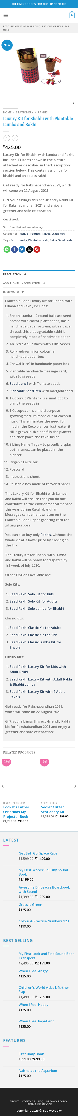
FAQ (41, 1101)
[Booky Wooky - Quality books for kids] (39, 15)
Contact (29, 1101)
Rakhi (53, 240)
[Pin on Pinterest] (36, 249)
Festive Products (30, 233)
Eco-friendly (19, 240)
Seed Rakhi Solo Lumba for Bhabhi (37, 608)
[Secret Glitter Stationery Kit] (58, 779)
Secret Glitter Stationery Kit (52, 809)
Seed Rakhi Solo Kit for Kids (32, 594)
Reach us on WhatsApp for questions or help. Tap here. (36, 28)
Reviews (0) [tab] (11, 292)
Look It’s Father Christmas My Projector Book (16, 812)
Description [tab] (12, 274)
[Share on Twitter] (22, 249)
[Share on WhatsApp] (7, 249)
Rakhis (43, 112)
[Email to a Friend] (29, 249)
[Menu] (5, 15)
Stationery (24, 112)
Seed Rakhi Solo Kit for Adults (34, 601)
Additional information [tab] (22, 283)
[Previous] (10, 65)
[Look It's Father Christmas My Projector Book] (20, 779)
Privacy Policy (56, 1101)
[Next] (68, 65)
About (14, 1101)
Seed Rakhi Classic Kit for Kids (33, 635)
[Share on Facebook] (14, 249)
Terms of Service (39, 1104)
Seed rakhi (65, 240)
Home (7, 112)
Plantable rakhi (38, 240)
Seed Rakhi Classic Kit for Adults (35, 627)
